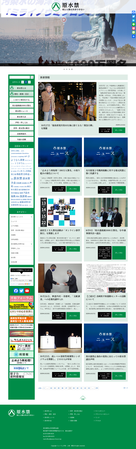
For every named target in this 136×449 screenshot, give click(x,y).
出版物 (13, 235)
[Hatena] (134, 20)
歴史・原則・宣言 (50, 414)
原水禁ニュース (49, 417)
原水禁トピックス (17, 217)
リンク (97, 417)
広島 (25, 186)
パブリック (28, 166)
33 (51, 388)
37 (66, 388)
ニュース (103, 129)
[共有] (134, 36)
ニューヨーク (17, 166)
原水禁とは (48, 411)
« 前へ (40, 388)
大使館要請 (16, 186)
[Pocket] (134, 28)
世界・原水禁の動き (17, 230)
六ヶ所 (19, 171)
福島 (13, 196)
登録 (13, 278)
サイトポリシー (100, 411)
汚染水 (26, 193)
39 (74, 388)
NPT (25, 156)
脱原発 (23, 196)
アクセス (98, 420)
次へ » (126, 388)
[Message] (134, 32)
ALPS (22, 151)
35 (58, 388)
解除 (17, 278)
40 (77, 388)
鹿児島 (26, 205)
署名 (18, 196)
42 (85, 388)
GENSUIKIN (14, 156)
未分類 (13, 257)
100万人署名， (16, 151)
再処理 (19, 174)
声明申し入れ (105, 190)
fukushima (25, 153)
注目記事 (106, 131)
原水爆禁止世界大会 (17, 244)
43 (89, 388)
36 (62, 388)
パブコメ (23, 166)
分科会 (26, 174)
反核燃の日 (25, 183)
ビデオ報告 (14, 226)
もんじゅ (27, 160)
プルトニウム (25, 168)
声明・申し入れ (75, 414)
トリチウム (20, 163)
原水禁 (18, 178)
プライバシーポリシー (102, 414)
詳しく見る (118, 130)
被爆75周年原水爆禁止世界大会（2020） (105, 250)
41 (81, 388)
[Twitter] (134, 16)
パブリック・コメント (16, 168)
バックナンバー (14, 284)
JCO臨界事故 (20, 156)
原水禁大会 (104, 254)
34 (55, 388)
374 (97, 388)
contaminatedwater (16, 153)
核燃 (21, 193)
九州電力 (14, 171)
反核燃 (18, 183)
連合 (23, 205)
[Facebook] (134, 12)
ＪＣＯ (30, 205)
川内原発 (21, 186)
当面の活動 (14, 253)
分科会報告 (14, 239)
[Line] (134, 24)
